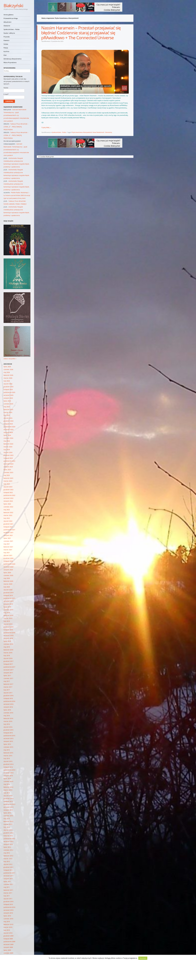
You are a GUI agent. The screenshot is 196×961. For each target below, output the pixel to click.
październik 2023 (9, 461)
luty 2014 (7, 793)
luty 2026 (7, 381)
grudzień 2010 (8, 901)
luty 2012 (7, 861)
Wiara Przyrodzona (10, 62)
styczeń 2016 (8, 727)
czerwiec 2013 (8, 816)
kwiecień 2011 (8, 890)
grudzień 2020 (8, 558)
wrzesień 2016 (8, 704)
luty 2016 (7, 724)
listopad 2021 (8, 527)
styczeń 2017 (8, 693)
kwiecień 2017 (8, 684)
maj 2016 (7, 716)
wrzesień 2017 (8, 670)
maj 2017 (7, 681)
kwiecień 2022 (8, 512)
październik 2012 (9, 839)
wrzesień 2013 (8, 807)
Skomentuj (108, 132)
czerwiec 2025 (8, 404)
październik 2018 (9, 633)
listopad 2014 (8, 767)
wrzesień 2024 (8, 429)
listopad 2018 (8, 630)
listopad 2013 (8, 801)
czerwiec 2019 (8, 610)
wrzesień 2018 (8, 635)
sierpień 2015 (8, 741)
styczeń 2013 (8, 830)
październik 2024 (9, 427)
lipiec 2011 (7, 881)
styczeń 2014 (8, 796)
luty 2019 (7, 621)
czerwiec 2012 (8, 850)
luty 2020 (7, 587)
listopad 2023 (8, 458)
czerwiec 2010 (8, 919)
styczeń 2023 (8, 487)
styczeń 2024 (8, 452)
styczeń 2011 (8, 899)
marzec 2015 (8, 756)
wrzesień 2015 (8, 738)
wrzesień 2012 (8, 841)
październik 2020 (9, 564)
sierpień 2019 (8, 604)
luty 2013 (7, 827)
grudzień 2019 (8, 593)
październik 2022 (9, 495)
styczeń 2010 (8, 933)
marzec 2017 (8, 687)
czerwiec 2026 (8, 369)
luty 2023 (7, 484)
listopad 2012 (8, 836)
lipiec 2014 (7, 778)
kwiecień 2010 (8, 924)
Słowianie (7, 26)
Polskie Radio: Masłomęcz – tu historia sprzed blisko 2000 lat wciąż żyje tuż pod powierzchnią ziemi (17, 195)
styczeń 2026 (8, 384)
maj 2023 (7, 475)
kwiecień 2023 (8, 478)
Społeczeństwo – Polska (11, 29)
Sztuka (6, 44)
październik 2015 (9, 736)
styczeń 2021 (8, 555)
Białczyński (13, 5)
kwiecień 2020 (8, 581)
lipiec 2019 (7, 607)
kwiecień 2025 (8, 409)
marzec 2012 (8, 859)
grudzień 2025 (8, 387)
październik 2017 (9, 667)
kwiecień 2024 (8, 444)
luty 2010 (7, 930)
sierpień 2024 (8, 432)
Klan (5, 55)
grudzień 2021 (8, 524)
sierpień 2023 (8, 467)
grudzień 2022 (8, 490)
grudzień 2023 (8, 455)
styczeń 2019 (8, 624)
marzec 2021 (8, 550)
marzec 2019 (8, 618)
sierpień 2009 (8, 947)
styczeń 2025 (8, 418)
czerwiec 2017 (8, 678)
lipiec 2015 (7, 744)
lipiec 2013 (7, 813)
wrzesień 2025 (8, 395)
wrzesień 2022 (8, 498)
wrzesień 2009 (8, 944)
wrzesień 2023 (8, 464)
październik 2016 (9, 701)
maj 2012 (7, 853)
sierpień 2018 (8, 638)
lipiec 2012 (7, 847)
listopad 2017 (8, 664)
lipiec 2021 (7, 538)
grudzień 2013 (8, 798)
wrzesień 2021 (8, 532)
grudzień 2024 (8, 421)
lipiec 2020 (7, 573)
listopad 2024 (8, 424)
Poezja (6, 48)
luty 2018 (7, 655)
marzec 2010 (8, 927)
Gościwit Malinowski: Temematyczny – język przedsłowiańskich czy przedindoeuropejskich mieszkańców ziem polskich (16, 115)
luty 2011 (7, 896)
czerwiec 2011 (8, 884)
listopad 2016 (8, 698)
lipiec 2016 (7, 710)
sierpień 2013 (8, 810)
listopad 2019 (8, 595)
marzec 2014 (8, 790)
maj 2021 (7, 544)
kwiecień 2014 (8, 787)
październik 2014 (9, 770)
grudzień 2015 (8, 730)
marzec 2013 (8, 824)
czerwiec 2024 (8, 438)
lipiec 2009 (7, 950)
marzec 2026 (8, 378)
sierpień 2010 (8, 913)
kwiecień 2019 (8, 615)
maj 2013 (7, 819)
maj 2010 (7, 921)
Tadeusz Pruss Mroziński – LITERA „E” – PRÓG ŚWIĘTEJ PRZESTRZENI (16, 127)
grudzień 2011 (8, 867)
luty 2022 (7, 518)
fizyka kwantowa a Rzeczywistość (82, 132)
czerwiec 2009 (8, 953)
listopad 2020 (8, 561)
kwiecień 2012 (8, 856)
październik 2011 (9, 873)
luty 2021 (7, 552)
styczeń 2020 (8, 590)
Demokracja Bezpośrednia (12, 59)
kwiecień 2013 (8, 821)
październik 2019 (9, 598)
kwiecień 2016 (8, 718)
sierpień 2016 (8, 707)
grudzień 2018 (8, 627)
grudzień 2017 (8, 661)
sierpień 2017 (8, 673)
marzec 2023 (8, 481)
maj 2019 (7, 613)
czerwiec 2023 (8, 472)
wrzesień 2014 (8, 773)
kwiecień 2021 (8, 547)
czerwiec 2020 (8, 575)
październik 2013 (9, 804)
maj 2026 (7, 372)
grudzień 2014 (8, 764)
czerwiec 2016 (8, 713)
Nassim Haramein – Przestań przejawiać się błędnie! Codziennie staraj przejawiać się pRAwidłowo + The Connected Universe (81, 32)
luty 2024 (7, 450)
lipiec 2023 (7, 470)
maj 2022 (7, 510)
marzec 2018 (8, 653)
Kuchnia (6, 51)
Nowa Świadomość (98, 132)
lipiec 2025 (7, 401)
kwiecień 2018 (8, 650)
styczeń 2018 (8, 658)
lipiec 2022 (7, 504)
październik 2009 (9, 942)
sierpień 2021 (8, 535)
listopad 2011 (8, 870)
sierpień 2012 (8, 844)
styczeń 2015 (8, 761)
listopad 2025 (8, 389)
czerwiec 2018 (8, 644)
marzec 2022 (8, 515)
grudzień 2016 (8, 696)
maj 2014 (7, 784)
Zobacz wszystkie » (10, 359)
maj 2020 (7, 578)
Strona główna (8, 15)
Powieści (6, 40)
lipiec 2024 (7, 435)
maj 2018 (7, 647)
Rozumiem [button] (143, 958)
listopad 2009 (8, 939)
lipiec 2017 (7, 675)
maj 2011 (7, 887)
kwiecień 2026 (8, 375)
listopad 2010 (8, 904)
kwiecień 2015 (8, 753)
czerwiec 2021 (8, 541)
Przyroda (7, 37)
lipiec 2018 (7, 641)
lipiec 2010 (7, 916)
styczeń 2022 (8, 521)
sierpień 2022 (8, 501)
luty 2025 (7, 415)
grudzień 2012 (8, 833)
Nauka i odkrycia (9, 33)
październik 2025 (9, 392)
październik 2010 (9, 907)
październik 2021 (9, 530)
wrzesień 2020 (8, 567)
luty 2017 (7, 690)
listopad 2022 (8, 492)
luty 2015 (7, 758)
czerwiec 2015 (8, 747)
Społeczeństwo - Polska (59, 132)
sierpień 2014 (8, 776)
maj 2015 (7, 750)
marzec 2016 (8, 721)
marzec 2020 (8, 584)
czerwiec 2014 (8, 781)
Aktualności (7, 22)
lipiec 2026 (7, 367)
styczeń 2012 (8, 864)
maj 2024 (7, 441)
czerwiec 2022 (8, 507)
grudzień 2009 (8, 936)
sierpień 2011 (8, 879)
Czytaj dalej (46, 127)
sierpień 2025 (8, 398)
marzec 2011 (8, 893)
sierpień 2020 (8, 570)
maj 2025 (7, 407)
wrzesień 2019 (8, 601)
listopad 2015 (8, 733)
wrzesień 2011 (8, 876)
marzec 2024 (8, 447)
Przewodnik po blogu (11, 18)
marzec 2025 (8, 412)
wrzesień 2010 (8, 910)
